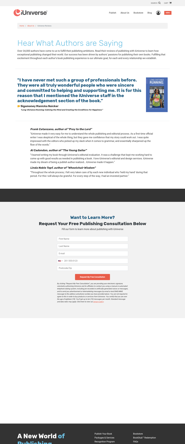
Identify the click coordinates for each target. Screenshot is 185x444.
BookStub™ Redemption (144, 437)
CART (166, 3)
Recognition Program (105, 441)
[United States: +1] (60, 260)
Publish (112, 13)
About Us (125, 13)
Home (22, 26)
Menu (168, 13)
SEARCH (154, 3)
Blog (149, 13)
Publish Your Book (103, 433)
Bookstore (138, 13)
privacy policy (98, 302)
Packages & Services (104, 437)
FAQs (135, 441)
